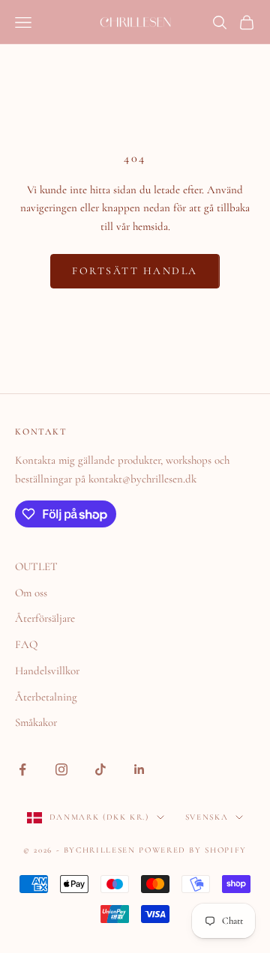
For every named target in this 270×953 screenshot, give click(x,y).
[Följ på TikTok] (100, 769)
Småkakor (36, 722)
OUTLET (36, 566)
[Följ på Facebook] (22, 769)
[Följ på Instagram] (61, 769)
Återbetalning (46, 697)
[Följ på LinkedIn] (139, 769)
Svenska (207, 817)
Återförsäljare (45, 618)
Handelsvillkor (47, 670)
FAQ (26, 644)
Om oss (31, 592)
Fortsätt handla (135, 270)
